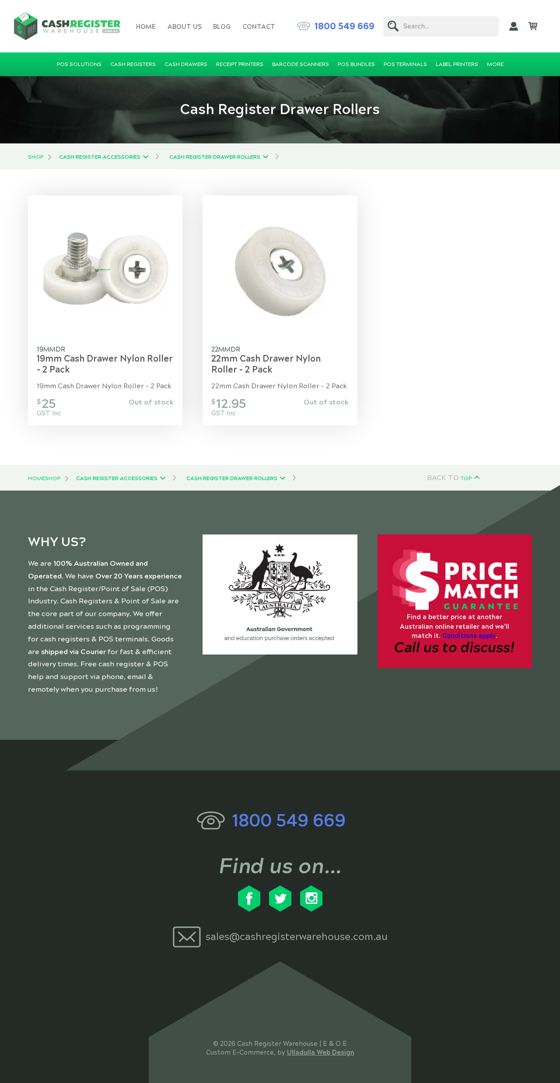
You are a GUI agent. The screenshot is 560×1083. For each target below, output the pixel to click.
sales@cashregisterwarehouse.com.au (297, 937)
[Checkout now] (532, 26)
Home (146, 27)
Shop (35, 157)
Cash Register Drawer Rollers (214, 157)
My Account (513, 26)
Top (466, 478)
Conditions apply (469, 636)
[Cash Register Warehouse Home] (67, 26)
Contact (258, 27)
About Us (185, 27)
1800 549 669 (344, 26)
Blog (222, 27)
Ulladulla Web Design (320, 1052)
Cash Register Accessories (99, 157)
